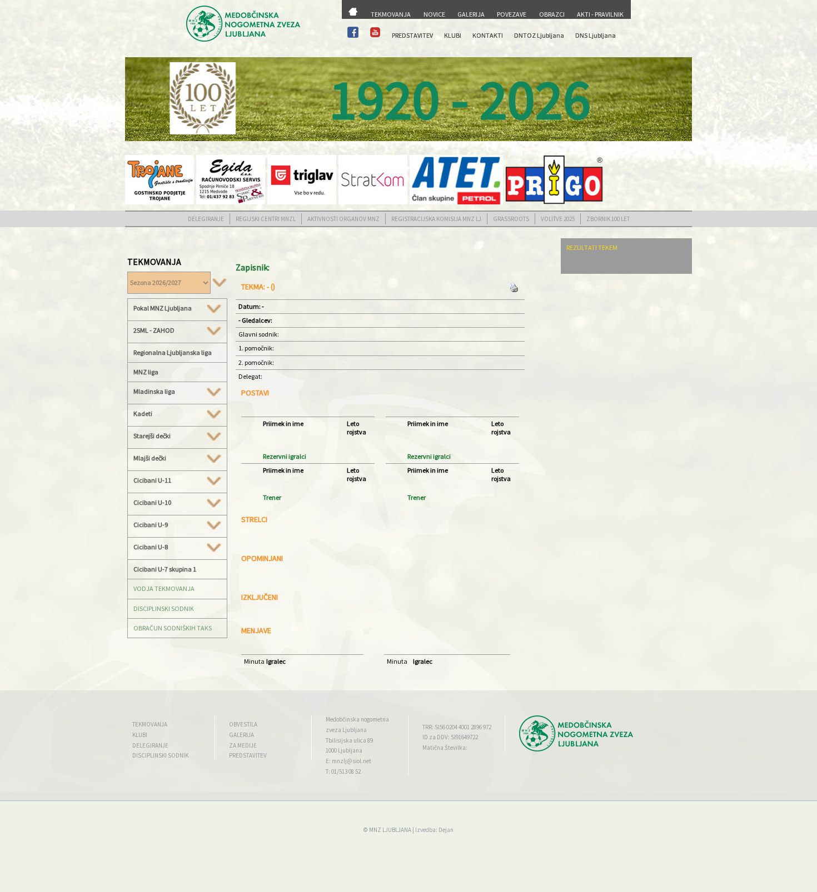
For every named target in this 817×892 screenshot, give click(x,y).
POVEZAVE (511, 14)
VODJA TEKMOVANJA (164, 588)
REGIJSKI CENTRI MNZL (266, 219)
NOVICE (434, 14)
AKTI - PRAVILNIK (600, 14)
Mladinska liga (154, 391)
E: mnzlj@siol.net (348, 761)
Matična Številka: (444, 747)
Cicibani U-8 (150, 547)
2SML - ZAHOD (154, 330)
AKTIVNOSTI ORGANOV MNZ (343, 219)
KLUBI (452, 35)
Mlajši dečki (149, 458)
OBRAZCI (552, 14)
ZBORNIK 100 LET (608, 219)
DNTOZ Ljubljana (539, 35)
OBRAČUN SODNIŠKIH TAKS (172, 628)
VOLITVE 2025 (558, 219)
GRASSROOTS (511, 219)
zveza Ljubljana (346, 730)
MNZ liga (145, 372)
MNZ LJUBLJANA (390, 830)
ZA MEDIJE (243, 745)
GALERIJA (471, 14)
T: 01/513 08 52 (343, 771)
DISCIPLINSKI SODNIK (163, 608)
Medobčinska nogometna (357, 719)
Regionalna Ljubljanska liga (172, 352)
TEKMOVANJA (391, 14)
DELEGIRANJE (206, 219)
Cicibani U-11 (152, 480)
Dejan (446, 830)
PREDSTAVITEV (412, 35)
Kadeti (142, 414)
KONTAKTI (487, 35)
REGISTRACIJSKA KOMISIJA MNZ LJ (436, 219)
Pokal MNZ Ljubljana (162, 308)
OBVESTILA (243, 724)
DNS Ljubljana (595, 35)
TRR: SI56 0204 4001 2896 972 (456, 727)
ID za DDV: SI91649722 (450, 737)
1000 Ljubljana (344, 750)
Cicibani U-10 (152, 503)
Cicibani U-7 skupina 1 (164, 569)
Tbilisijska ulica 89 (349, 740)
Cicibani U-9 (150, 525)
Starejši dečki (152, 436)
